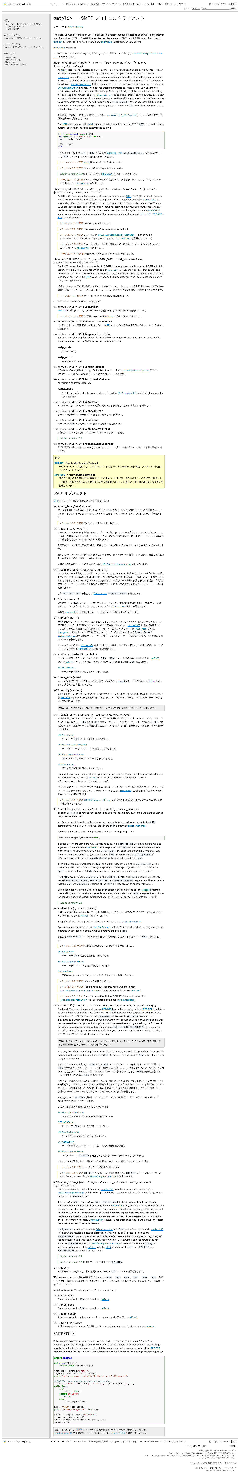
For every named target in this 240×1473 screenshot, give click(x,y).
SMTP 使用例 (13, 29)
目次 (6, 20)
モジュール (226, 4)
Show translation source (16, 64)
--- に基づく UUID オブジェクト (26, 47)
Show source (11, 62)
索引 (234, 4)
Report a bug (11, 57)
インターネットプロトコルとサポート (127, 4)
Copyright (205, 1450)
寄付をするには (230, 1463)
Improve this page (13, 60)
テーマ (187, 8)
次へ (217, 4)
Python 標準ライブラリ (98, 4)
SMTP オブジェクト (16, 26)
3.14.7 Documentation (76, 4)
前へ (211, 4)
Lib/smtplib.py (75, 26)
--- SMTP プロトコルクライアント (166, 4)
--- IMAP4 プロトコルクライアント (24, 38)
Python (9, 4)
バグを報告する (230, 1468)
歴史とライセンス (213, 1458)
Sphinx (208, 1470)
